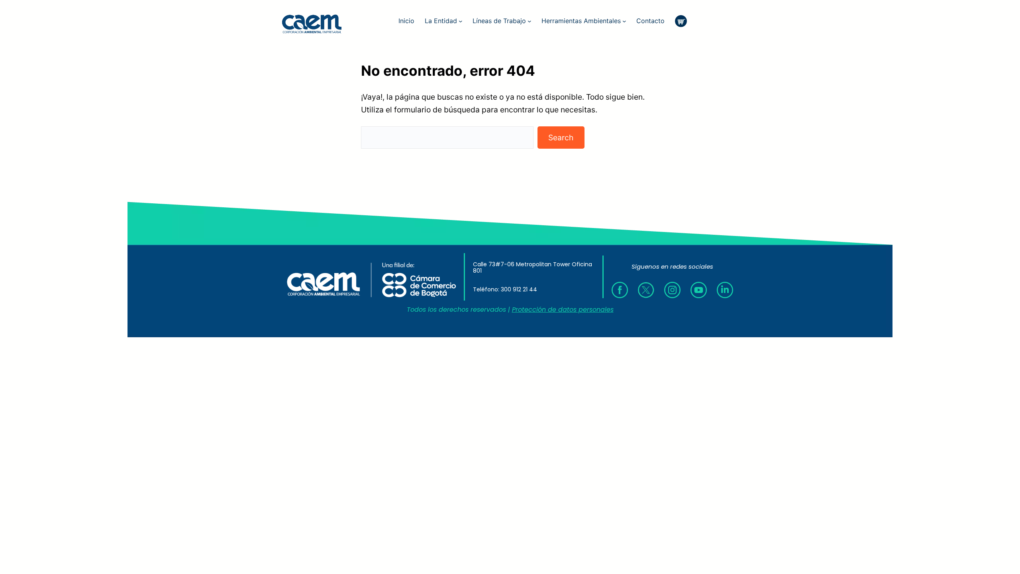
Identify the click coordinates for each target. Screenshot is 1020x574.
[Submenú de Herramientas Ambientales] (624, 21)
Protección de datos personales (563, 309)
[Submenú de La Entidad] (461, 21)
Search (560, 137)
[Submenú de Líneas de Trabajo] (530, 21)
